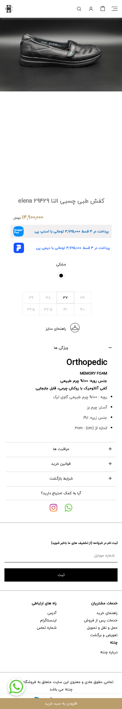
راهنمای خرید (107, 613)
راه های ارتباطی (44, 603)
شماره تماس (47, 627)
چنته (114, 642)
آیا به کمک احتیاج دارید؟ (61, 493)
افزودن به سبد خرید (61, 703)
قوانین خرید (61, 463)
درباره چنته (109, 652)
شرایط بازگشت (61, 478)
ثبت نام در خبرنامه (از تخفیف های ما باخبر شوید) (84, 543)
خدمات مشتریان (104, 603)
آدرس (52, 613)
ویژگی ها (61, 347)
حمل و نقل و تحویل (102, 627)
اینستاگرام (48, 620)
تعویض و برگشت (104, 635)
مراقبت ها (61, 449)
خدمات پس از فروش (101, 620)
